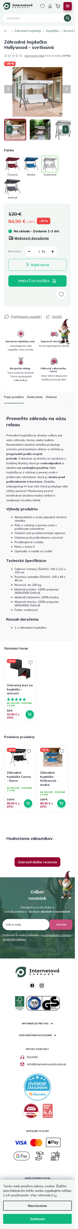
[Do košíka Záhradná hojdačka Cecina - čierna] (28, 803)
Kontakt (32, 1057)
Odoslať (61, 924)
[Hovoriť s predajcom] (23, 316)
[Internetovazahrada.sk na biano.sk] (47, 1112)
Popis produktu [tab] (14, 397)
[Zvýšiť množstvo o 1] (52, 251)
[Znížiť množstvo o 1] (29, 251)
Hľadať (67, 18)
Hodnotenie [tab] (35, 397)
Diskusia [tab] (51, 397)
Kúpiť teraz (40, 265)
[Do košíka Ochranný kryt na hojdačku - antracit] (30, 714)
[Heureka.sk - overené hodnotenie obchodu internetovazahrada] (37, 1087)
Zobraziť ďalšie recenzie (37, 862)
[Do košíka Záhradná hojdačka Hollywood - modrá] (61, 803)
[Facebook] (32, 985)
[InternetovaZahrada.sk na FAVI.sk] (31, 1112)
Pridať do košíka (34, 281)
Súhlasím (37, 1219)
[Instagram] (41, 985)
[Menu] (67, 6)
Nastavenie (37, 1206)
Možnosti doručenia (32, 238)
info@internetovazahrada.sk (46, 1064)
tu (55, 1195)
